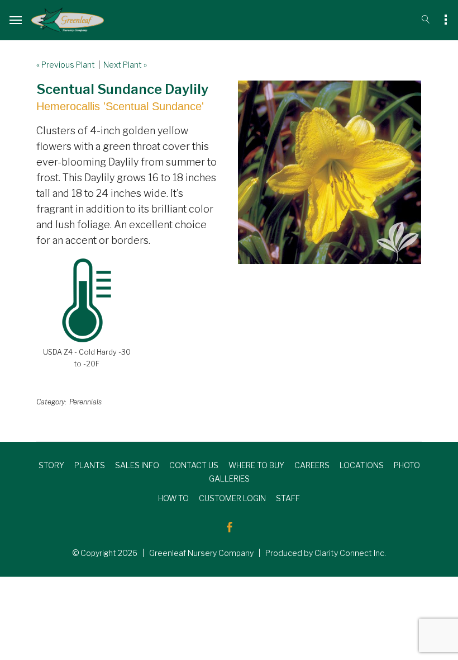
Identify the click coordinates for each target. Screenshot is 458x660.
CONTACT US (193, 465)
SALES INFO (137, 465)
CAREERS (312, 465)
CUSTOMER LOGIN (232, 498)
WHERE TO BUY (256, 465)
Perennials (85, 402)
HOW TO (173, 498)
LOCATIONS (362, 465)
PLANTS (89, 465)
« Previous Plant (65, 64)
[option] (329, 172)
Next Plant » (125, 64)
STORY (51, 465)
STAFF (288, 498)
